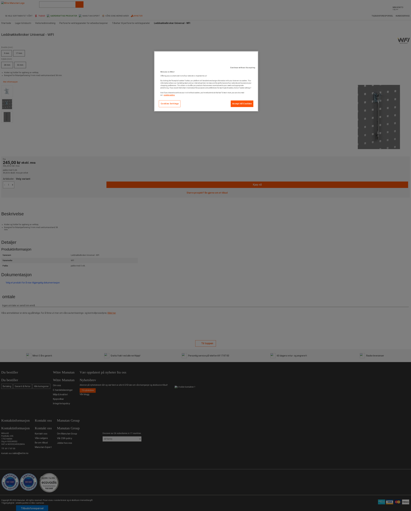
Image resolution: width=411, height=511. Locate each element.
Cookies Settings (170, 104)
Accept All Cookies (242, 104)
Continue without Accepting (242, 68)
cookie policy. (169, 95)
